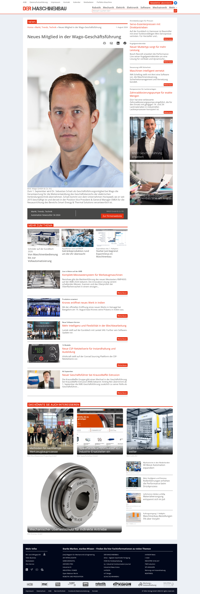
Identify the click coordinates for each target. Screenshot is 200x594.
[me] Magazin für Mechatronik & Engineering (79, 555)
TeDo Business (31, 558)
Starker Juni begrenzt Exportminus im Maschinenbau (107, 254)
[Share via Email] (111, 43)
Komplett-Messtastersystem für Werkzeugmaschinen (92, 274)
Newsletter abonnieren (161, 2)
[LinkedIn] (27, 570)
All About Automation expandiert (154, 466)
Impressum (30, 591)
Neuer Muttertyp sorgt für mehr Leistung (148, 48)
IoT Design (107, 573)
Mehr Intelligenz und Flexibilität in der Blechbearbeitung (94, 325)
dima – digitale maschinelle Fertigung (117, 558)
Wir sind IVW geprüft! (33, 555)
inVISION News (150, 555)
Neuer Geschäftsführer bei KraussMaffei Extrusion (91, 374)
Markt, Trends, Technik (45, 27)
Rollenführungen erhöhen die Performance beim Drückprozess (156, 483)
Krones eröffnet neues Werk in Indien (83, 302)
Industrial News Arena (111, 567)
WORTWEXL (149, 573)
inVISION (107, 570)
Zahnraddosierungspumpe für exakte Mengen (151, 94)
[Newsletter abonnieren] (31, 570)
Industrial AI (67, 567)
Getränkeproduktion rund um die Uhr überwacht (75, 252)
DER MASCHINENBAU (111, 555)
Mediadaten (30, 561)
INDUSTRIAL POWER (70, 570)
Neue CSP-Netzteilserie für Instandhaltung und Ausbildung (89, 350)
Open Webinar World (70, 573)
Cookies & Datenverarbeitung (78, 591)
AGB (49, 591)
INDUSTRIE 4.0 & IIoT (152, 561)
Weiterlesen (123, 293)
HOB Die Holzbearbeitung (113, 561)
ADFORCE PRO (68, 564)
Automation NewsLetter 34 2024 (45, 215)
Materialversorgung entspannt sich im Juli (154, 498)
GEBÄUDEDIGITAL (69, 561)
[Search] (175, 10)
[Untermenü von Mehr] (176, 7)
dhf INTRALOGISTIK (69, 558)
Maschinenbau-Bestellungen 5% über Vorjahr (157, 517)
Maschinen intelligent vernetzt (147, 70)
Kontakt (95, 591)
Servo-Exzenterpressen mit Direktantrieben (145, 25)
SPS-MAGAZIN (150, 567)
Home (30, 27)
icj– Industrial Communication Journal (117, 564)
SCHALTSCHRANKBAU (111, 576)
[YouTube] (37, 570)
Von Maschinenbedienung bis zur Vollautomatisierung (43, 258)
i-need (147, 558)
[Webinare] (42, 570)
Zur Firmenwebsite (112, 216)
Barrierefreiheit (59, 591)
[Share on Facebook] (125, 43)
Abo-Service (30, 564)
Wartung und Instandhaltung (155, 570)
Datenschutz (41, 591)
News (32, 22)
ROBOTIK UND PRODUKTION (73, 576)
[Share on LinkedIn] (118, 43)
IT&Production (150, 564)
